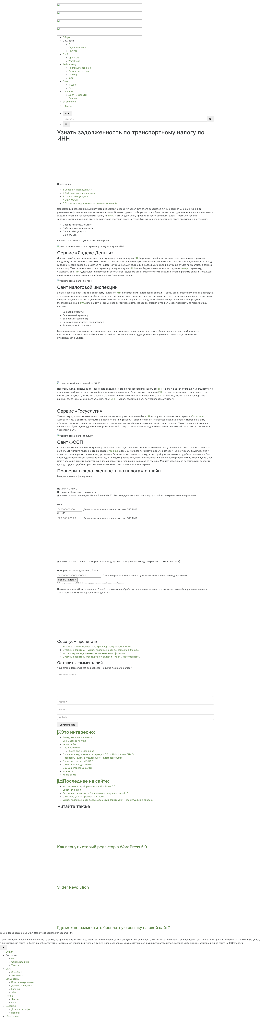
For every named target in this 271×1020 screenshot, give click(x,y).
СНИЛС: (61, 513)
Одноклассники (77, 47)
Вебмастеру (69, 64)
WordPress (74, 61)
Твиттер (72, 50)
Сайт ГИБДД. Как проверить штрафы (83, 796)
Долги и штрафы (77, 94)
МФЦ (83, 302)
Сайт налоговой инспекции (79, 193)
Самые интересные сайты (77, 767)
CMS (65, 54)
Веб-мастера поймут (74, 740)
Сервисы (68, 91)
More (68, 106)
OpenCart (73, 57)
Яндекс (72, 84)
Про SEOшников (72, 747)
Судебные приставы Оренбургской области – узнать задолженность (101, 656)
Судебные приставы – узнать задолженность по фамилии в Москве (101, 649)
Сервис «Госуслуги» (75, 196)
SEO (70, 77)
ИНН (110, 215)
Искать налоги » (67, 579)
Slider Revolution (72, 789)
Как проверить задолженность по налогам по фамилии (94, 653)
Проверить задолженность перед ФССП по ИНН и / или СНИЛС (99, 754)
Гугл (70, 88)
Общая (66, 37)
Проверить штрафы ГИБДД (78, 761)
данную (185, 268)
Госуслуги (197, 416)
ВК (69, 44)
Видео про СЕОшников (81, 751)
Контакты (68, 771)
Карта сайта (69, 744)
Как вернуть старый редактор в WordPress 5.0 (89, 786)
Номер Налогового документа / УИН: (78, 570)
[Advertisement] (135, 162)
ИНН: (60, 504)
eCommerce (69, 101)
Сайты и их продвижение (77, 764)
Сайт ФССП (70, 199)
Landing (72, 74)
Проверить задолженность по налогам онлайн (90, 203)
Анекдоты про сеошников (77, 737)
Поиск (66, 81)
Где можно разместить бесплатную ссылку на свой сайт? (95, 793)
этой (162, 395)
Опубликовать (67, 724)
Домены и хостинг (78, 71)
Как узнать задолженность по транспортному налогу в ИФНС (97, 646)
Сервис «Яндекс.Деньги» (78, 189)
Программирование (79, 67)
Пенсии (72, 98)
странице (112, 450)
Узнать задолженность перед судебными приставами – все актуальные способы (108, 799)
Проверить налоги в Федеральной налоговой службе (93, 757)
